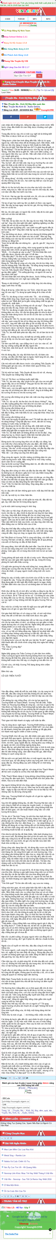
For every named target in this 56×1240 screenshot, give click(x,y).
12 (19, 1078)
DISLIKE (33, 1088)
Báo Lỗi (32, 90)
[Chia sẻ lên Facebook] (11, 117)
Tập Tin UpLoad (44, 90)
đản (50, 1110)
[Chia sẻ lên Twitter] (45, 117)
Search (4, 90)
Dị (18, 1113)
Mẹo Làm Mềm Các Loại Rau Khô (18, 1149)
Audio (24, 1113)
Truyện (4, 1113)
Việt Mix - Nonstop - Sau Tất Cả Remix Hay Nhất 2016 (28, 1179)
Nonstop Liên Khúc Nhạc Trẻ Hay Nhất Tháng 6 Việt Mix (28, 1173)
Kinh (28, 1110)
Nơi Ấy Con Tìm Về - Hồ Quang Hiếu (20, 1167)
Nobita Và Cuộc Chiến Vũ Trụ (17, 1161)
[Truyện (16, 1110)
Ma (21, 1110)
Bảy (36, 1110)
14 (9, 1110)
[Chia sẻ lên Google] (28, 117)
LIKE (23, 1088)
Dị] (32, 1110)
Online (31, 1113)
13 (23, 1078)
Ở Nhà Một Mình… (12, 1185)
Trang (3, 1110)
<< (10, 1078)
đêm (41, 1110)
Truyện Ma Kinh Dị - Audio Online (24, 107)
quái (46, 1110)
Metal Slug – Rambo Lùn (15, 1155)
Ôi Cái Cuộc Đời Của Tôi (15, 1191)
